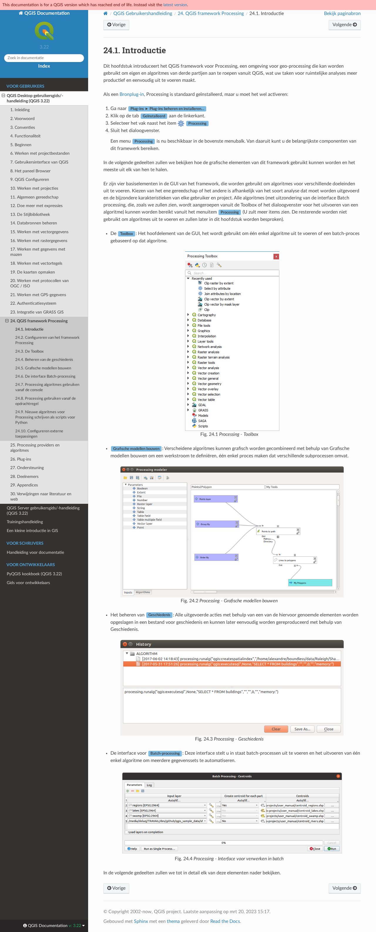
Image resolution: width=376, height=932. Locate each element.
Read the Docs (225, 921)
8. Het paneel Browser (30, 171)
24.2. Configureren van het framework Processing (47, 340)
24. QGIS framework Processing (39, 321)
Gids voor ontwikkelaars (28, 583)
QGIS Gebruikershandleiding (142, 13)
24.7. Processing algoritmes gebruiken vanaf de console (47, 387)
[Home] (105, 13)
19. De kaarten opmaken (32, 272)
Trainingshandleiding (25, 522)
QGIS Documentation (46, 13)
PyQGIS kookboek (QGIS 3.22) (34, 574)
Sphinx (141, 921)
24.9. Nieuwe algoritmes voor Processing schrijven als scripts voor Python (45, 417)
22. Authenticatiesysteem (33, 303)
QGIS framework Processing (211, 13)
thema (173, 921)
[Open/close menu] (3, 96)
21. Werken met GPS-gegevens (38, 295)
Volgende (343, 24)
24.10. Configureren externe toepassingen (39, 434)
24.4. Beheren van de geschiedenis (44, 360)
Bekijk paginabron (342, 13)
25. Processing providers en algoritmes (35, 448)
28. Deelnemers (24, 476)
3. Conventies (22, 127)
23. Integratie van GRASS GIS (37, 312)
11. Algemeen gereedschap (34, 197)
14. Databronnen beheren (33, 223)
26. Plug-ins (20, 459)
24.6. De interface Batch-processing (45, 377)
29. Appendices (24, 485)
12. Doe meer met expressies (36, 206)
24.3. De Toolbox (29, 352)
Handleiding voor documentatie (35, 552)
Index (44, 66)
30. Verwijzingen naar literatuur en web (40, 496)
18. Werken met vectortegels (36, 263)
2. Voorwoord (22, 118)
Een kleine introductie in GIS (32, 530)
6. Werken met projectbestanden (40, 153)
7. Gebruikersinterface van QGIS (39, 162)
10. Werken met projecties (34, 188)
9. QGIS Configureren (29, 179)
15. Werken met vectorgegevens (39, 232)
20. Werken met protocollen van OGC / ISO (39, 283)
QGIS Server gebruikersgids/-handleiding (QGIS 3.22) (43, 511)
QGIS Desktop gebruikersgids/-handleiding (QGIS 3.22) (35, 98)
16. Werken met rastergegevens (38, 241)
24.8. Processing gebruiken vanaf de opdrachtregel (45, 401)
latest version (175, 5)
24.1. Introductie (29, 329)
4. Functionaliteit (25, 136)
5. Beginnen (20, 145)
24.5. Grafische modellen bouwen (43, 368)
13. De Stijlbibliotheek (30, 214)
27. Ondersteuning (27, 468)
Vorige (118, 24)
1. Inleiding (20, 110)
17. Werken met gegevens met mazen (37, 252)
